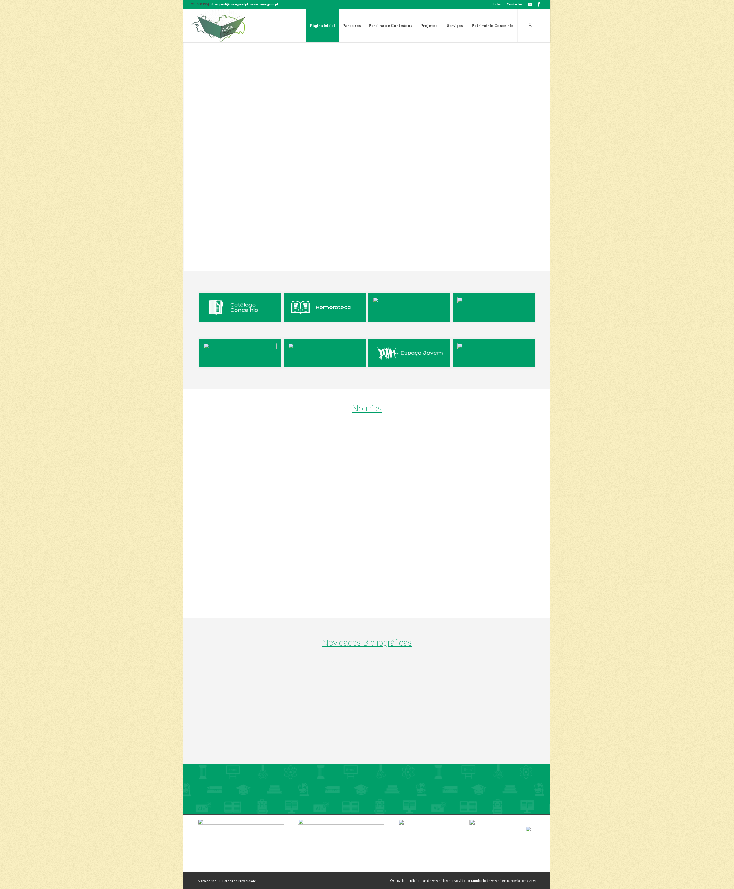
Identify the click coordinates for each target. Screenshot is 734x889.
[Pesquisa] (530, 25)
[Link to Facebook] (538, 4)
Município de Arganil (486, 880)
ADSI (532, 880)
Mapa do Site (207, 881)
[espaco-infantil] (493, 353)
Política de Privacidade (239, 881)
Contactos (515, 4)
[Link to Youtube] (530, 4)
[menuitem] (497, 4)
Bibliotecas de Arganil (426, 880)
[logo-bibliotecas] (228, 25)
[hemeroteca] (324, 307)
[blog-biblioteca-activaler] (493, 307)
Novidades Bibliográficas (367, 643)
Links (497, 4)
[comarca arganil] (409, 307)
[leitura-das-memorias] (324, 353)
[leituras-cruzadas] (240, 353)
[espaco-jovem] (409, 353)
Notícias (367, 408)
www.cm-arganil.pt (264, 4)
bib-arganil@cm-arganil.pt (229, 4)
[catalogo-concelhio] (240, 307)
